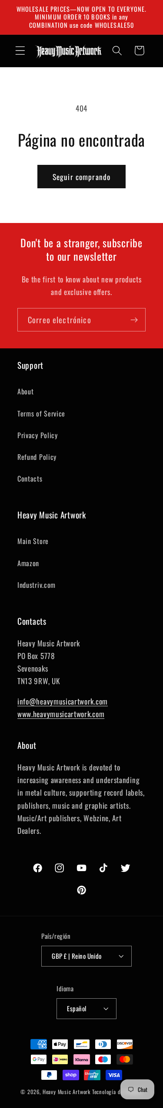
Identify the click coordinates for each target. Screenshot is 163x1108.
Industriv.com (36, 585)
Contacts (30, 478)
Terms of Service (41, 413)
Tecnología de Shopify (117, 1092)
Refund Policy (37, 457)
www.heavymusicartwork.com (60, 713)
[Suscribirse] (134, 319)
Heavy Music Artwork (66, 1092)
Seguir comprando (81, 176)
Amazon (28, 563)
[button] (20, 50)
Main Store (33, 541)
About (25, 391)
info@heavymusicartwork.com (62, 701)
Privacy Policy (37, 435)
